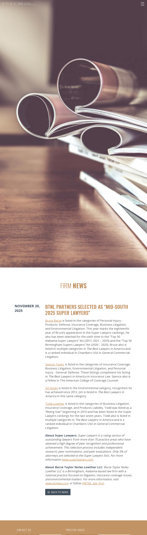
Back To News (59, 492)
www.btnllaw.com (57, 483)
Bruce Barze (53, 320)
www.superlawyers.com (77, 459)
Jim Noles (51, 388)
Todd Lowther (54, 404)
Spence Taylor (54, 364)
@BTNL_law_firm (93, 483)
